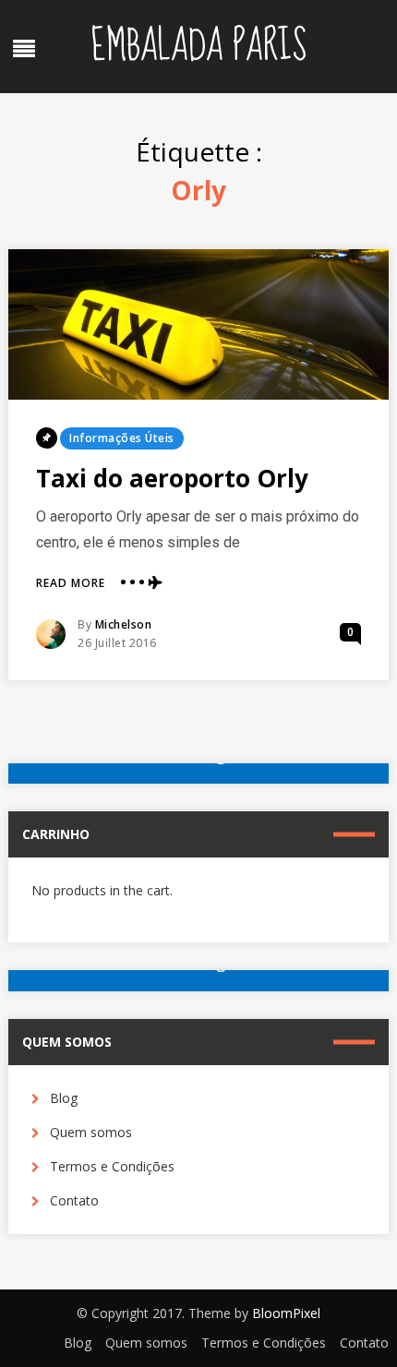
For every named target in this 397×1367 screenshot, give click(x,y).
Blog (64, 1098)
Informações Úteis (121, 438)
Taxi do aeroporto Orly (172, 478)
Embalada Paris (198, 46)
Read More (70, 583)
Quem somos (91, 1132)
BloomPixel (286, 1313)
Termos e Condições (112, 1166)
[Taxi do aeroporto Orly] (199, 325)
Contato (74, 1200)
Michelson (123, 624)
